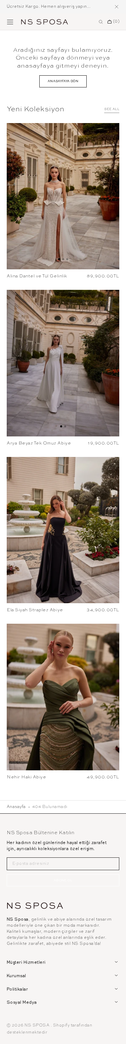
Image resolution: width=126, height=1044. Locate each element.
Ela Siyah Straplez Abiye (35, 610)
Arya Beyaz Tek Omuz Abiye (39, 443)
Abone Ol (63, 880)
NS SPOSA (37, 1025)
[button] (10, 21)
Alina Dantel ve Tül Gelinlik (37, 276)
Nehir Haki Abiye (26, 777)
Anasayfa (16, 807)
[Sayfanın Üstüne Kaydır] (116, 1034)
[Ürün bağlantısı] (63, 196)
